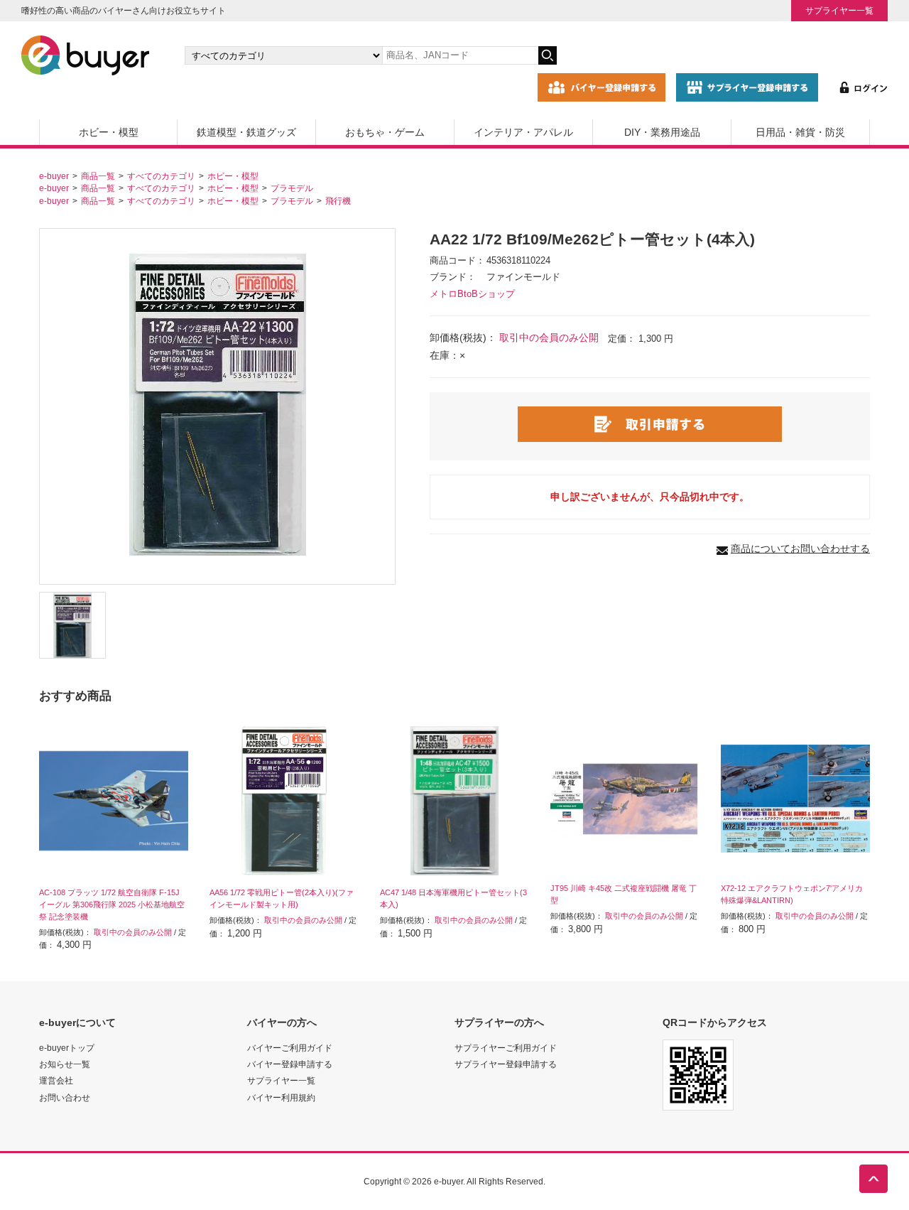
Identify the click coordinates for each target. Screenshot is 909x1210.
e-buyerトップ (66, 1047)
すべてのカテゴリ (161, 175)
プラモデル (292, 188)
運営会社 (56, 1080)
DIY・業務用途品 (662, 132)
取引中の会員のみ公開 (549, 337)
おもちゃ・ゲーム (385, 132)
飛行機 (338, 200)
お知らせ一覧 (64, 1064)
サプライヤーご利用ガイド (505, 1047)
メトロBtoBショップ (472, 294)
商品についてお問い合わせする (800, 548)
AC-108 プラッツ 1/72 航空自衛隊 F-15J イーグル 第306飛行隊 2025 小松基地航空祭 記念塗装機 (112, 904)
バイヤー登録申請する (289, 1064)
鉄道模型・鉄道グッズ (246, 132)
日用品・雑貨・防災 (800, 132)
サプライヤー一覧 (839, 10)
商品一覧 (98, 175)
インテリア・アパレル (523, 132)
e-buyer (54, 175)
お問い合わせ (64, 1097)
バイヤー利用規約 (281, 1097)
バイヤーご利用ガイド (289, 1047)
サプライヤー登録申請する (505, 1064)
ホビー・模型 (108, 132)
